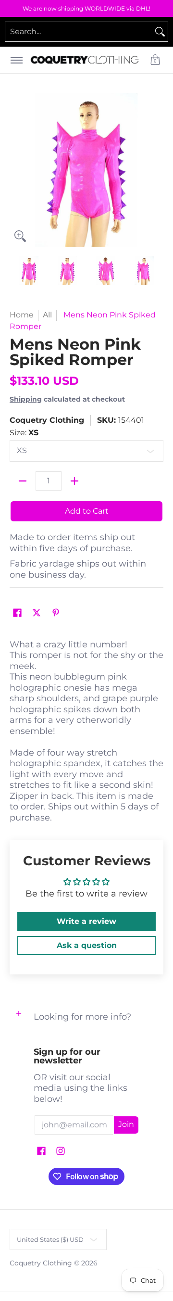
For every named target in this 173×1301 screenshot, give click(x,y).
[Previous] (16, 169)
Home (22, 314)
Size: (24, 432)
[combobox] (78, 31)
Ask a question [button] (87, 945)
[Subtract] (23, 481)
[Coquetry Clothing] (84, 59)
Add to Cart (87, 511)
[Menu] (16, 60)
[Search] (160, 31)
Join (126, 1124)
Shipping (26, 399)
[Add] (74, 481)
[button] (155, 60)
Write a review (86, 921)
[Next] (156, 169)
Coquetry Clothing (47, 420)
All (47, 314)
